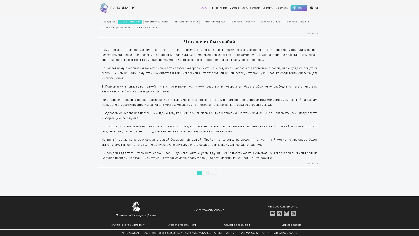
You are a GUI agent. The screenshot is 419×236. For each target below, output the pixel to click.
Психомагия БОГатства (156, 22)
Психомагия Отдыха (270, 22)
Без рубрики (108, 22)
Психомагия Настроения (242, 22)
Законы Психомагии (130, 22)
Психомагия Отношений (297, 22)
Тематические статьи (148, 28)
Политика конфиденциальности (127, 225)
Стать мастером (250, 8)
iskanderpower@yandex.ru (209, 210)
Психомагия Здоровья (214, 22)
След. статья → (313, 34)
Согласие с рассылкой (237, 225)
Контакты (268, 8)
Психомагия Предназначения (117, 28)
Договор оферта (291, 225)
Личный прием (219, 8)
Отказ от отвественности (182, 225)
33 (219, 173)
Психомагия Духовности (186, 22)
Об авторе (282, 8)
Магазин (234, 8)
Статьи (204, 8)
